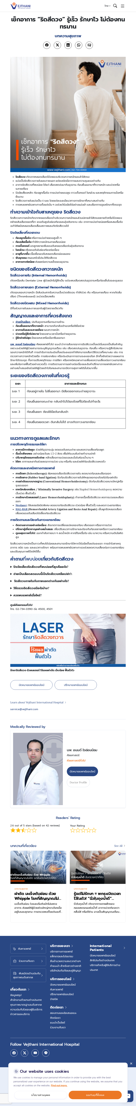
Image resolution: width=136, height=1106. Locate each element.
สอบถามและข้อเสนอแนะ (63, 1013)
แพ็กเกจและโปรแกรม (61, 956)
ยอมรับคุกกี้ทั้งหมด (95, 1095)
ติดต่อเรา (55, 1017)
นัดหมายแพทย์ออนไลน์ (31, 685)
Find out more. (59, 1085)
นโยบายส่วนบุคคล (40, 1095)
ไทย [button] (106, 5)
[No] (131, 1063)
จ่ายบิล (54, 999)
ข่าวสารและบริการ (20, 1014)
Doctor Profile (78, 782)
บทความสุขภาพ (21, 888)
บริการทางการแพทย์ (61, 951)
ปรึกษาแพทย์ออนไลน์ (76, 685)
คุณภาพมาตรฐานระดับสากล (26, 1004)
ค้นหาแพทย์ (56, 989)
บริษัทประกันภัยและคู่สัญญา (65, 970)
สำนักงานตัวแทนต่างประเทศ (26, 999)
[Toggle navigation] (123, 5)
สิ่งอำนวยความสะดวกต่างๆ (65, 961)
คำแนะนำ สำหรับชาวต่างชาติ (65, 966)
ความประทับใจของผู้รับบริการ (26, 1009)
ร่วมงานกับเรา (58, 1027)
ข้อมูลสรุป (15, 995)
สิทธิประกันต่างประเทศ (102, 960)
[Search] (115, 6)
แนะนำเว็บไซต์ (57, 1022)
